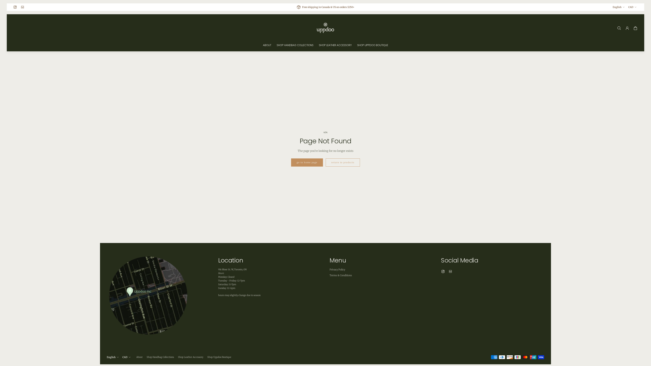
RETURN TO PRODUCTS (342, 162)
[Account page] (627, 28)
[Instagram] (15, 7)
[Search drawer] (619, 28)
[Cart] (635, 28)
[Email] (22, 7)
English (617, 7)
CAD (630, 7)
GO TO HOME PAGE (307, 162)
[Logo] (325, 28)
